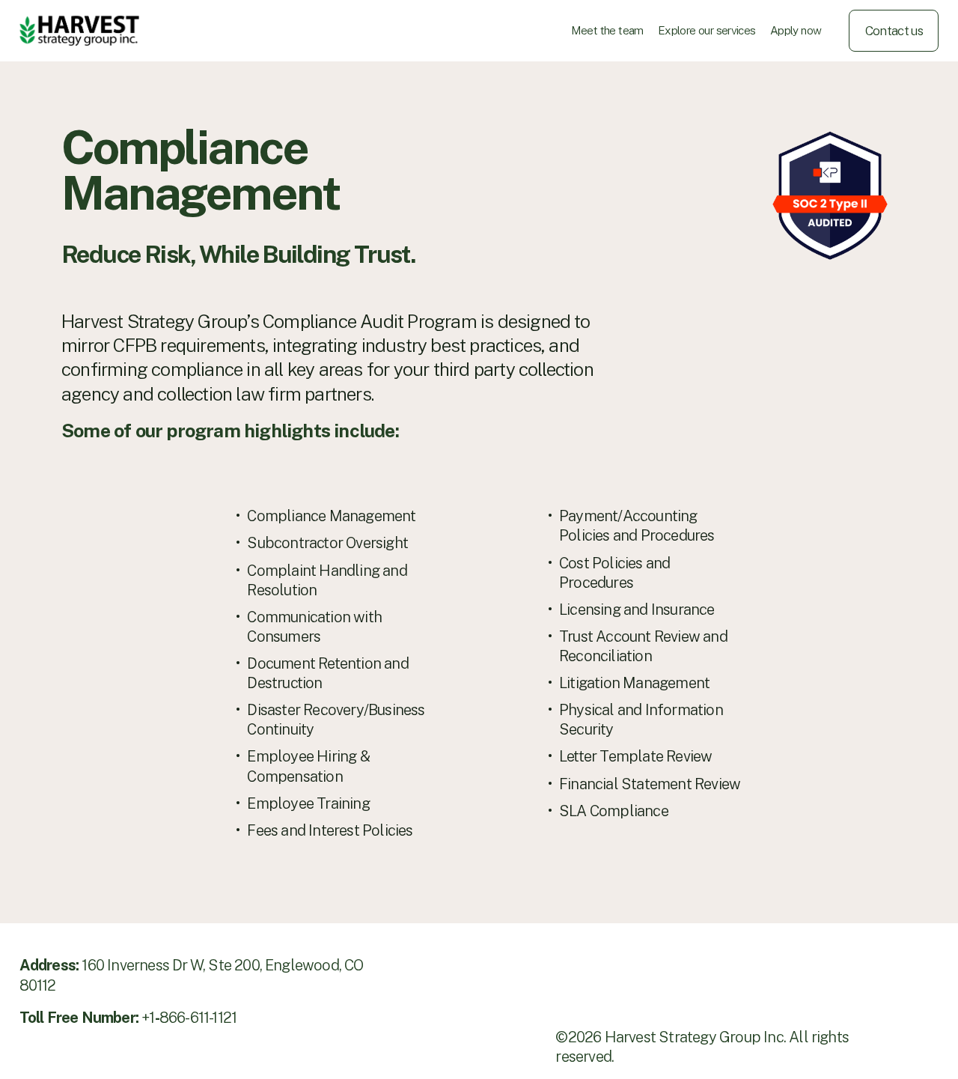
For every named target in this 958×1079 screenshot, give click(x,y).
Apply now (796, 30)
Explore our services (707, 30)
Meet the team (607, 30)
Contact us (894, 30)
